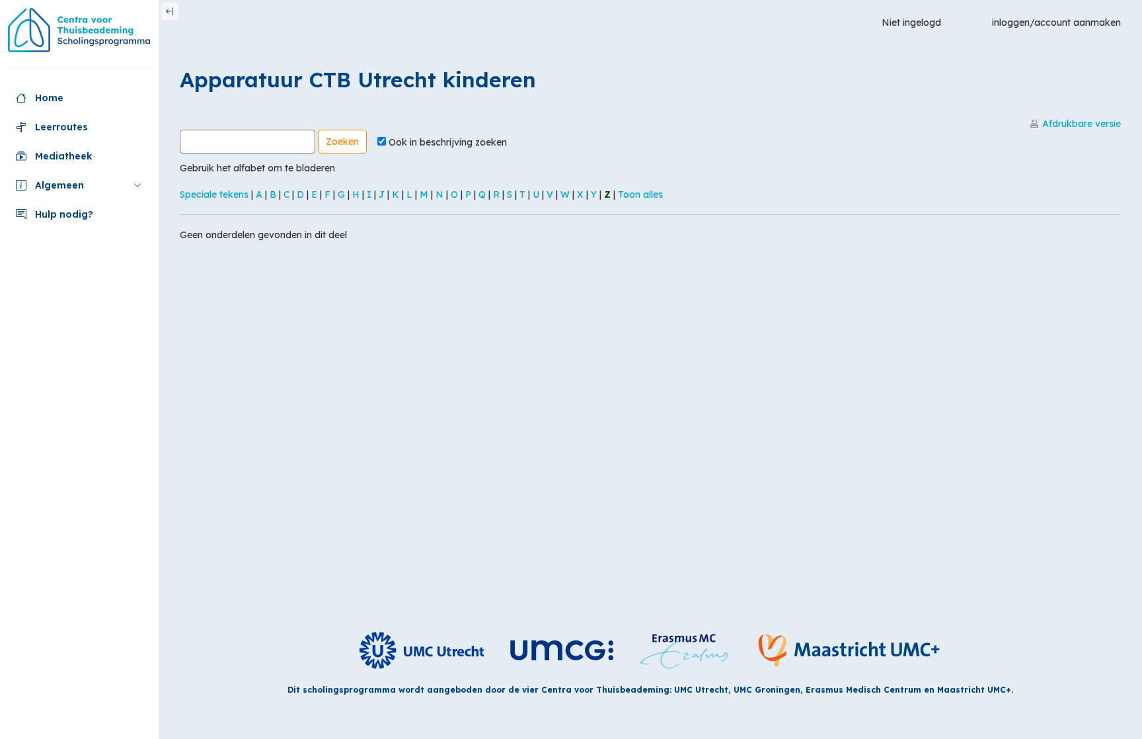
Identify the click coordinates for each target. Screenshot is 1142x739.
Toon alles (640, 194)
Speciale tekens (214, 194)
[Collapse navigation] (169, 11)
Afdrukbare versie (1081, 124)
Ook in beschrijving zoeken (448, 142)
